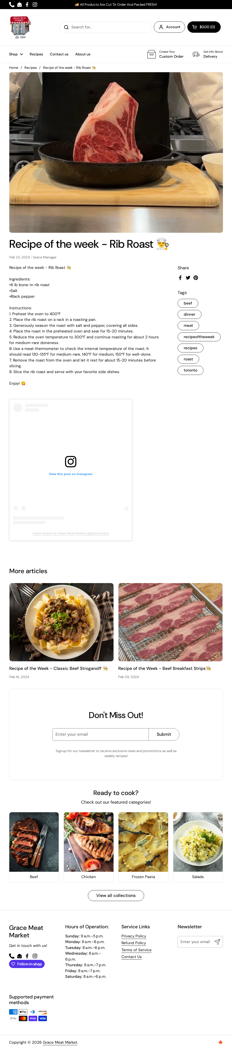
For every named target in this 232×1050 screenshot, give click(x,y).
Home (13, 67)
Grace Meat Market (60, 1042)
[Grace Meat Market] (20, 27)
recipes (190, 347)
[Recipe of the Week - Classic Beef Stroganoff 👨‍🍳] (61, 622)
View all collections (116, 895)
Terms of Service (136, 949)
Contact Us (131, 956)
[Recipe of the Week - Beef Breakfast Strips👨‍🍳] (170, 622)
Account (173, 27)
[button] (204, 27)
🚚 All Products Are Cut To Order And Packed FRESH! (116, 4)
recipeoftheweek (199, 336)
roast (188, 359)
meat (188, 325)
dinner (189, 314)
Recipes (30, 67)
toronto (190, 370)
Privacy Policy (133, 936)
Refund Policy (133, 942)
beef (188, 303)
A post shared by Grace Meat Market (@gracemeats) (71, 533)
